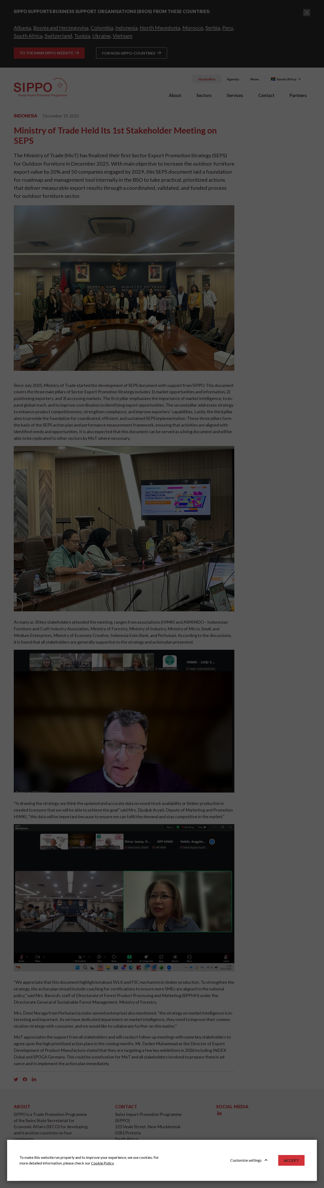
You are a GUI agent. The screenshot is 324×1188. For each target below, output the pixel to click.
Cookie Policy (102, 1163)
